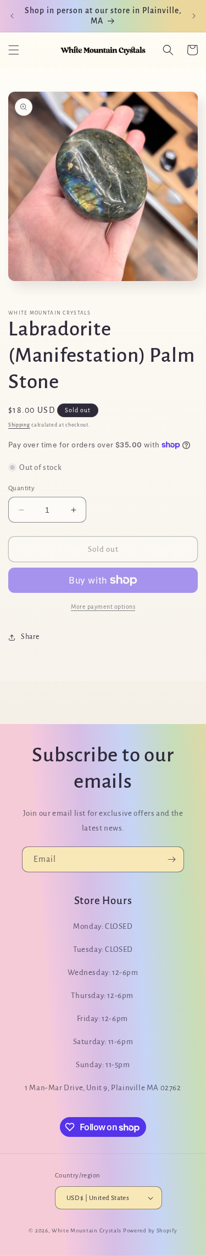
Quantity (21, 488)
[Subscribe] (171, 859)
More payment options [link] (103, 606)
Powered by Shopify (150, 1230)
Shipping (19, 425)
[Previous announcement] (12, 16)
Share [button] (30, 637)
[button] (14, 50)
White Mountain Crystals (87, 1230)
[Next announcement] (194, 16)
